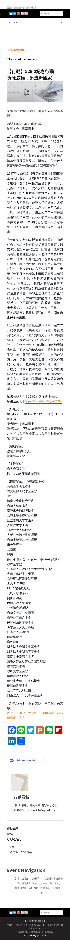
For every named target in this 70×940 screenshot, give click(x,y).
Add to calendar (26, 760)
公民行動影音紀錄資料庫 (35, 921)
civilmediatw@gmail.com (35, 936)
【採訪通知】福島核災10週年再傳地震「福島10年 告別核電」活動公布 (27, 883)
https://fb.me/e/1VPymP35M (43, 401)
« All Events (15, 49)
